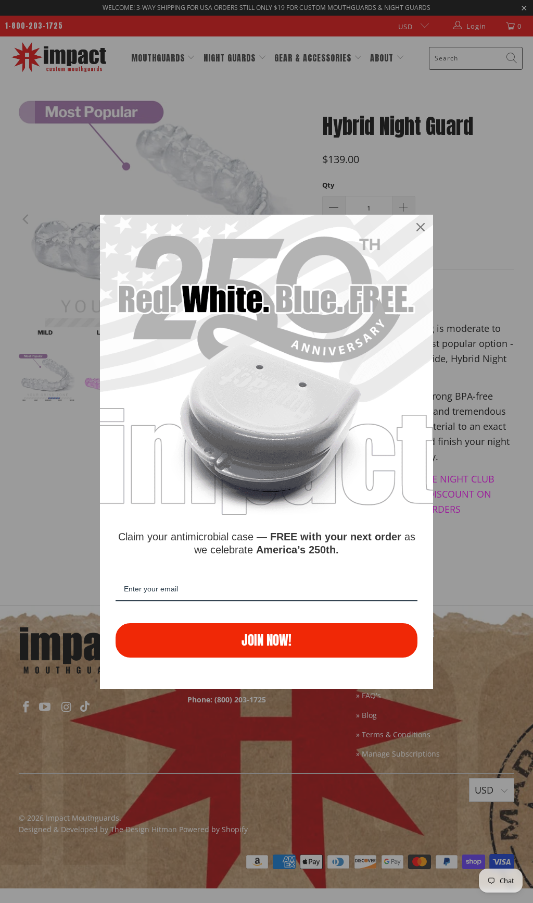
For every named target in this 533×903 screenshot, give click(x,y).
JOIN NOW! (266, 640)
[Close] (420, 227)
